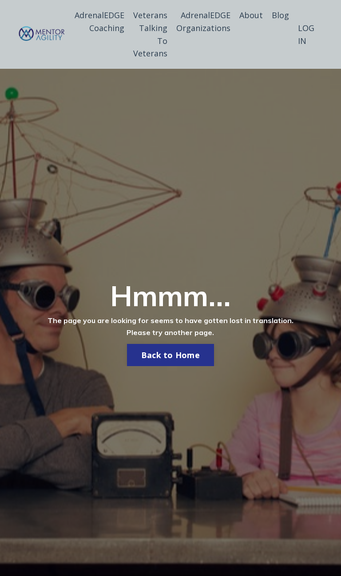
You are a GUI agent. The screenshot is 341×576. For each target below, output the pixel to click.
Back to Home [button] (170, 355)
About (251, 15)
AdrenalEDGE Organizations (203, 21)
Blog (280, 15)
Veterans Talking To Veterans (150, 34)
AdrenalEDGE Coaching (99, 21)
